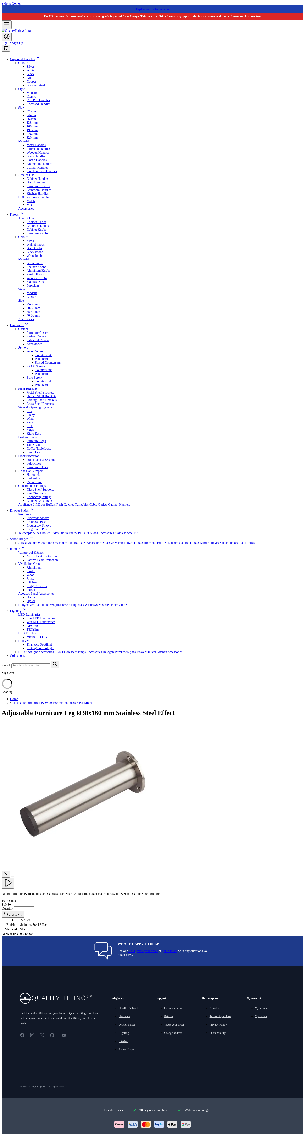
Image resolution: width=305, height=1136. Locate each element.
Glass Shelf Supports (40, 489)
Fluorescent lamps (74, 652)
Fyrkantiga (34, 478)
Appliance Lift (28, 504)
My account (261, 1008)
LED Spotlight (28, 652)
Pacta (30, 422)
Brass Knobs (35, 263)
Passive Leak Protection (42, 560)
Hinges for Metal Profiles (151, 542)
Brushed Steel (36, 85)
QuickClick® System (41, 459)
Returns (168, 1016)
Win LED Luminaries (41, 622)
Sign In (6, 43)
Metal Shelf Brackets (40, 392)
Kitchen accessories (169, 652)
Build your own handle (33, 197)
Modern (32, 92)
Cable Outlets (98, 504)
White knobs (35, 255)
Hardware (124, 1016)
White (30, 70)
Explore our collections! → (152, 9)
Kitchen (32, 582)
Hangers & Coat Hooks (34, 605)
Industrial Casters (38, 340)
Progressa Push (36, 521)
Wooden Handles (38, 152)
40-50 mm (33, 315)
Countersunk (43, 355)
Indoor (31, 590)
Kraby (31, 415)
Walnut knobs (36, 244)
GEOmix (33, 625)
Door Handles (36, 182)
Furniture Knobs (37, 233)
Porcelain (33, 285)
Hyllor (31, 601)
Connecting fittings (39, 497)
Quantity (8, 908)
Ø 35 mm (44, 542)
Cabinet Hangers (119, 504)
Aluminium (34, 567)
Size (21, 107)
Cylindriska (34, 482)
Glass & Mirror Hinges (118, 542)
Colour (22, 63)
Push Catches (65, 504)
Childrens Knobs (38, 225)
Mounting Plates (76, 542)
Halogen (23, 640)
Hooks (31, 597)
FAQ (131, 951)
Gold (30, 77)
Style (21, 89)
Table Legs (34, 444)
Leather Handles (37, 167)
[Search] (55, 664)
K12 (29, 411)
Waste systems (94, 605)
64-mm (31, 115)
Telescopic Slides (30, 533)
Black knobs (35, 252)
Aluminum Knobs (38, 270)
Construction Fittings (32, 486)
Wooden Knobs (37, 278)
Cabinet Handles (37, 178)
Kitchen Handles (38, 193)
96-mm (31, 119)
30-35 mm (33, 308)
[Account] (7, 37)
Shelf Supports (36, 493)
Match (31, 201)
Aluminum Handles (39, 163)
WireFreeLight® (126, 652)
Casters (23, 329)
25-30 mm (33, 304)
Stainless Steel (36, 282)
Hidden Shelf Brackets (41, 396)
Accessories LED (50, 652)
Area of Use (26, 175)
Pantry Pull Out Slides (83, 533)
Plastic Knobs (36, 274)
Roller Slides (50, 533)
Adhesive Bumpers (30, 471)
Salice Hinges (229, 542)
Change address (173, 1033)
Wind (30, 418)
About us (215, 1008)
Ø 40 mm (58, 542)
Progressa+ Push (37, 529)
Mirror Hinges (210, 542)
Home (14, 699)
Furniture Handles (38, 186)
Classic (31, 96)
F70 (136, 533)
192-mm (32, 130)
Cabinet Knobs (36, 222)
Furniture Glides (37, 467)
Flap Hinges (247, 542)
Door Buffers (47, 504)
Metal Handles (36, 145)
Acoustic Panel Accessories (36, 593)
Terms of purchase (220, 1016)
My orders (261, 1016)
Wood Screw (35, 351)
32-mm (31, 111)
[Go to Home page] (17, 30)
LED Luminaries (29, 614)
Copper (31, 81)
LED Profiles (27, 633)
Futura (64, 533)
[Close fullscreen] (6, 874)
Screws (23, 347)
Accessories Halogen (100, 652)
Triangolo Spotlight (39, 644)
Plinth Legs (34, 452)
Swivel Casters (36, 336)
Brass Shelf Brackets (40, 403)
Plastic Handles (37, 160)
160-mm (32, 126)
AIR (21, 542)
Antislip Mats (75, 605)
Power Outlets (147, 652)
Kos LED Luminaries (41, 618)
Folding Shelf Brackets (42, 400)
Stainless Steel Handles (42, 171)
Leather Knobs (36, 267)
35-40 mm (33, 311)
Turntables (82, 504)
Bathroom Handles (39, 190)
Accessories (26, 208)
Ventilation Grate (29, 563)
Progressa (24, 514)
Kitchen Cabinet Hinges (184, 542)
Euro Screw (34, 377)
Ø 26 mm (31, 542)
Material (23, 141)
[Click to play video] (8, 883)
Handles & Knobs (129, 1008)
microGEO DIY (37, 637)
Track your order (174, 1024)
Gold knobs (34, 248)
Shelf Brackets (27, 388)
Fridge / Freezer (37, 586)
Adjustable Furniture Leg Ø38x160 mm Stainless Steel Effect (51, 702)
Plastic (31, 571)
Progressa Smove (38, 518)
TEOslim (33, 629)
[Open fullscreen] (12, 876)
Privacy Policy (218, 1024)
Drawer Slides (127, 1024)
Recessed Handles (38, 104)
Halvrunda (33, 474)
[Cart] (6, 48)
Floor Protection (28, 456)
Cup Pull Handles (38, 100)
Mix (29, 205)
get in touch (169, 951)
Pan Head (41, 359)
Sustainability (218, 1033)
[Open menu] (7, 24)
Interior (123, 1041)
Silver (30, 66)
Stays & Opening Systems (35, 407)
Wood (30, 575)
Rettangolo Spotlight (40, 648)
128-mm (32, 122)
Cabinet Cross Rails (39, 501)
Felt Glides (34, 463)
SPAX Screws (36, 366)
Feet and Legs (27, 437)
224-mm (32, 134)
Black (30, 74)
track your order (147, 951)
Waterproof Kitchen (31, 552)
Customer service (174, 1008)
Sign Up (17, 43)
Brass (30, 578)
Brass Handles (36, 156)
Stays (30, 430)
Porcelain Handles (38, 148)
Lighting (124, 1033)
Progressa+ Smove (39, 525)
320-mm (32, 137)
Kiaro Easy (34, 433)
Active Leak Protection (42, 556)
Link (30, 426)
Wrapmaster (58, 605)
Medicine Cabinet (116, 605)
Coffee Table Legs (39, 448)
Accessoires (106, 533)
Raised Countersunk (48, 362)
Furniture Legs (36, 441)
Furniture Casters (38, 332)
